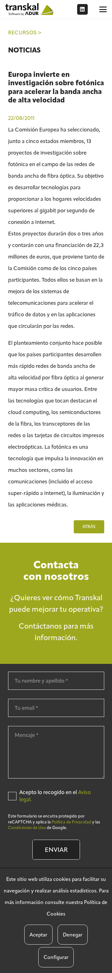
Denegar (72, 935)
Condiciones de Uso (27, 827)
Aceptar (38, 935)
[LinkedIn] (82, 9)
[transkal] (30, 9)
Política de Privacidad (71, 822)
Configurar (56, 957)
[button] (103, 9)
